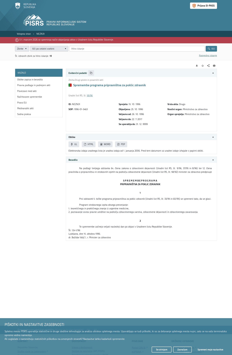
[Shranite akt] (203, 66)
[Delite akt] (208, 66)
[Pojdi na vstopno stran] (25, 8)
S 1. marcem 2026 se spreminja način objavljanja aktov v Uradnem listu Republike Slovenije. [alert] (66, 39)
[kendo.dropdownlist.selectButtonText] (65, 49)
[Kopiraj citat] (91, 73)
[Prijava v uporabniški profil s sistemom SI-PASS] (203, 6)
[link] (24, 34)
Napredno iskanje (208, 55)
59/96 (90, 95)
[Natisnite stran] (214, 66)
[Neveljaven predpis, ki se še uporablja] (70, 85)
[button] (141, 73)
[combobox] (49, 49)
